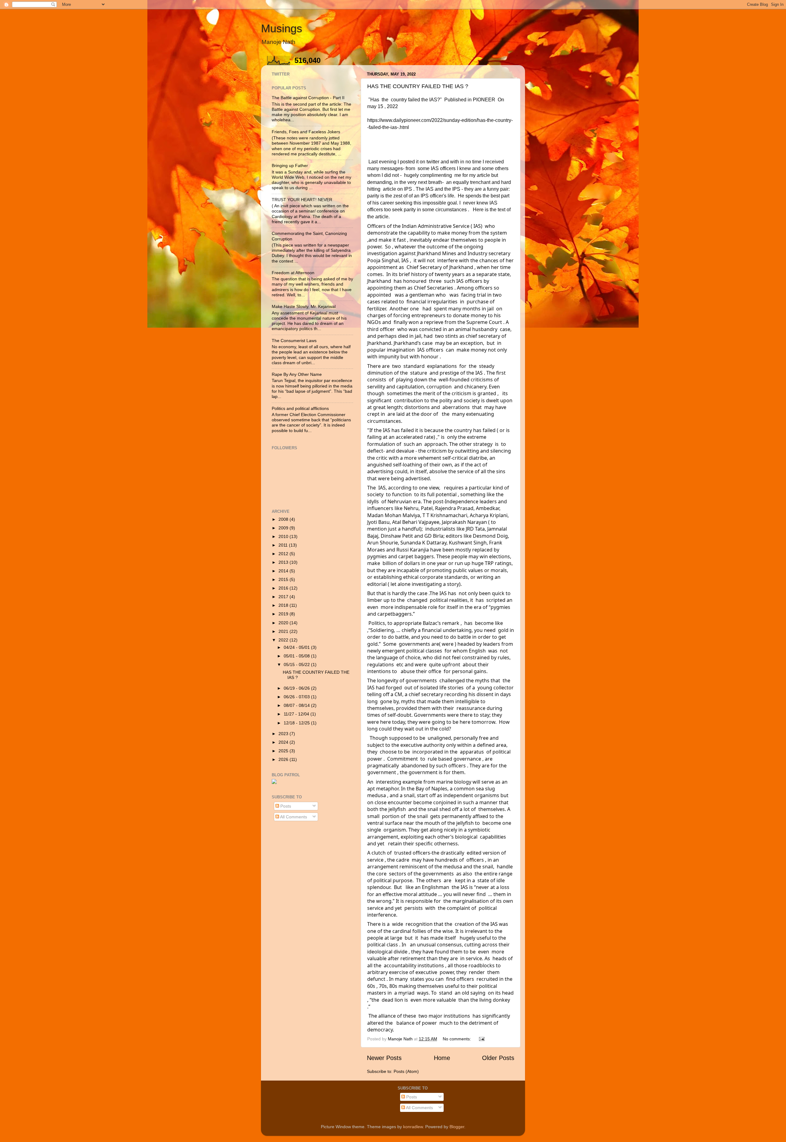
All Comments (293, 816)
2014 (284, 570)
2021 (284, 631)
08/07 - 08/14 (297, 705)
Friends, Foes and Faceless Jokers (306, 131)
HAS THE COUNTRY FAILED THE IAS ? (417, 86)
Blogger (456, 1126)
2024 (284, 742)
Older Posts (498, 1057)
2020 (284, 622)
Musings (281, 28)
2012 (284, 553)
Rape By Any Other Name (297, 374)
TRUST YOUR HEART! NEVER (302, 199)
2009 (284, 527)
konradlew (413, 1126)
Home (442, 1057)
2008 (284, 519)
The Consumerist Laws (294, 340)
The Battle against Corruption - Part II (308, 97)
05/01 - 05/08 (297, 655)
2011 (283, 545)
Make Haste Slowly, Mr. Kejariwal (304, 306)
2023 (284, 733)
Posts (285, 806)
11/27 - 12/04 (297, 713)
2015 (284, 579)
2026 (284, 759)
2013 (284, 562)
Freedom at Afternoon (293, 272)
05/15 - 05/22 (297, 664)
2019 (284, 613)
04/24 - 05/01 (297, 647)
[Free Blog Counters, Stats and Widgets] (274, 782)
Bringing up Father (290, 165)
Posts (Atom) (406, 1071)
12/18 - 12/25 (297, 722)
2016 (284, 588)
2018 (284, 605)
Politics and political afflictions (300, 408)
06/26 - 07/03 (297, 696)
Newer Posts (384, 1057)
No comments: (457, 1038)
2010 (284, 536)
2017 (284, 596)
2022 (284, 639)
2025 (284, 750)
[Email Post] (481, 1038)
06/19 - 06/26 (297, 688)
